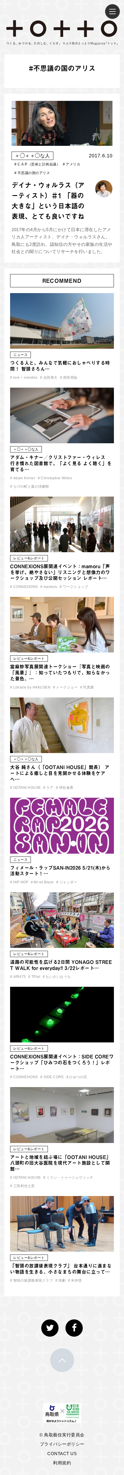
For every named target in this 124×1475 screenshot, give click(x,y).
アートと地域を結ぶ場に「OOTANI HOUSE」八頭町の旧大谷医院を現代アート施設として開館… (60, 1163)
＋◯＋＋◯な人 (32, 156)
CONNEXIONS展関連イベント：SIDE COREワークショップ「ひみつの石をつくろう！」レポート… (62, 1062)
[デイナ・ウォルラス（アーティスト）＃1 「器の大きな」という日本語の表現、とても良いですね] (62, 141)
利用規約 (62, 1462)
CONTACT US (62, 1453)
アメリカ (71, 164)
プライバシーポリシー (62, 1444)
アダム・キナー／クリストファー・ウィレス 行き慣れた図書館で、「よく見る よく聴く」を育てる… (61, 463)
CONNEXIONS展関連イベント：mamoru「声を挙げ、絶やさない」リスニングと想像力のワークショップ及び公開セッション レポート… (60, 572)
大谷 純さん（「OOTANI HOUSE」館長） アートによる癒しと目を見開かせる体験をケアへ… (59, 773)
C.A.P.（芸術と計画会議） (37, 164)
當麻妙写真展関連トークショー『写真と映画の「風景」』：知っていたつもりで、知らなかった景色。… (60, 672)
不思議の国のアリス (32, 173)
